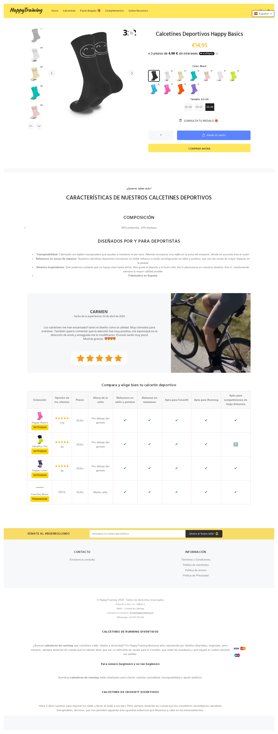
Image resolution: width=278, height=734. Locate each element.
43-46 (209, 106)
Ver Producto (40, 427)
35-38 (188, 106)
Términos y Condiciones (195, 559)
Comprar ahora (199, 149)
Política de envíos (195, 570)
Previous (51, 73)
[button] (263, 14)
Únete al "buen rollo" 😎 (204, 534)
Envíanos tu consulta (82, 559)
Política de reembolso (196, 564)
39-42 (199, 106)
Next (131, 73)
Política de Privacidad (196, 575)
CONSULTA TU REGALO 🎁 (201, 120)
